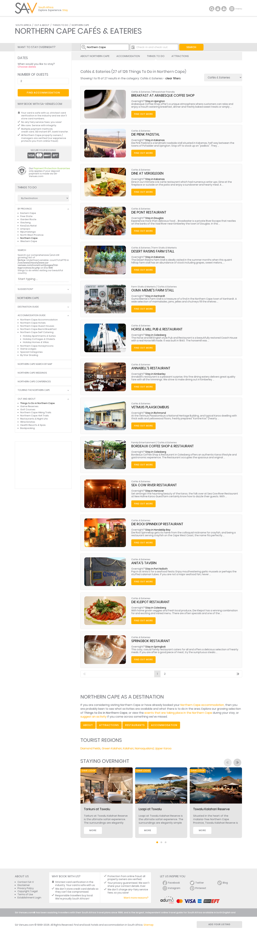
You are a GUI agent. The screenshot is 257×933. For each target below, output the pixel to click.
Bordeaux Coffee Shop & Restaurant (162, 446)
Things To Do (60, 25)
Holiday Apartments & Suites (39, 335)
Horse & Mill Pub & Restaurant (157, 329)
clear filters (173, 78)
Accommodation (128, 56)
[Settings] (224, 8)
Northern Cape (80, 25)
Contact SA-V (25, 882)
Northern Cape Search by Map (35, 364)
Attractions (180, 56)
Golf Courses (27, 409)
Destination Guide (28, 307)
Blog (225, 882)
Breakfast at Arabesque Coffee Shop (162, 95)
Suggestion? (25, 289)
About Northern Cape (94, 56)
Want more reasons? (136, 897)
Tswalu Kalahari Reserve (211, 809)
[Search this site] (211, 8)
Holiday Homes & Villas (36, 342)
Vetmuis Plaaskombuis (150, 407)
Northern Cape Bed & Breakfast (38, 329)
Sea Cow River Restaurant (154, 485)
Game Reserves (29, 406)
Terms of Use (25, 894)
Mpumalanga (28, 231)
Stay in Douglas (154, 218)
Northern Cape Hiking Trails (35, 412)
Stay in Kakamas (155, 140)
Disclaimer (23, 885)
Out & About (41, 25)
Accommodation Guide (31, 315)
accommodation (164, 725)
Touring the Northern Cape (34, 390)
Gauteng (25, 222)
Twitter (199, 882)
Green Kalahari (112, 748)
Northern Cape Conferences (34, 381)
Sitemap (149, 925)
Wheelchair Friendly (163, 91)
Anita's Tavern (143, 563)
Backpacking (27, 428)
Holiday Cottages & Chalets (39, 339)
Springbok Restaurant (150, 641)
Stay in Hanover (154, 491)
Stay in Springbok (155, 646)
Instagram (174, 888)
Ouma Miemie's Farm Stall (152, 290)
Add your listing (219, 924)
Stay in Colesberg (155, 335)
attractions (109, 725)
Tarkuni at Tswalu (97, 809)
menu (232, 8)
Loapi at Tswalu (150, 809)
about (88, 725)
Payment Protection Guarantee (52, 168)
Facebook (174, 882)
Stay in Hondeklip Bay (157, 529)
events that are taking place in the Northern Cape (178, 713)
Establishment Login (29, 897)
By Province (25, 209)
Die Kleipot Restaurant (150, 602)
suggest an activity (93, 717)
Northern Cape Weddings (32, 373)
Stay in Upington (155, 101)
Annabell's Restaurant (150, 368)
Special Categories (31, 351)
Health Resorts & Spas (33, 425)
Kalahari (128, 748)
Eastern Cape (28, 213)
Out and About (26, 399)
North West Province (32, 234)
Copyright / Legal (27, 891)
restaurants (135, 725)
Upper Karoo (163, 748)
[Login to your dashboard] (217, 8)
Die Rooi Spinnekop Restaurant (157, 524)
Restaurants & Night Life (34, 418)
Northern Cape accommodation (202, 705)
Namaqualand (144, 748)
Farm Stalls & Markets (164, 247)
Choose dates (27, 66)
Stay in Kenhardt (155, 296)
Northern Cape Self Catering (36, 332)
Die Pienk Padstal (145, 134)
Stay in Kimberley (155, 374)
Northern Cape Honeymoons (36, 345)
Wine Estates (27, 421)
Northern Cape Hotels (33, 322)
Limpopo (25, 228)
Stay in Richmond (155, 413)
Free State (26, 216)
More (93, 830)
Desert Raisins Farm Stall (152, 251)
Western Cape (28, 241)
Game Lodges (28, 348)
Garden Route (28, 219)
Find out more (143, 114)
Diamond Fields (90, 748)
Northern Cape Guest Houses (37, 325)
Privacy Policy (25, 888)
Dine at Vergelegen (147, 173)
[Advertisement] (43, 465)
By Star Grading (29, 355)
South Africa (23, 25)
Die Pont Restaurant (148, 212)
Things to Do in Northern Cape (37, 403)
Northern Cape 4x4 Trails (34, 415)
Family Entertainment (143, 442)
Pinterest (200, 888)
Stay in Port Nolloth (156, 568)
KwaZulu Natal (28, 225)
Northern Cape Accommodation (39, 319)
